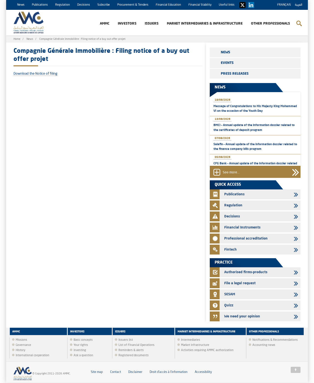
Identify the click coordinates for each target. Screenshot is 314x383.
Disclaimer (135, 372)
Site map (97, 372)
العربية (298, 4)
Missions (21, 340)
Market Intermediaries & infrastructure (205, 23)
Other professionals (270, 23)
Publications (40, 4)
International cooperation (32, 355)
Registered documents (133, 355)
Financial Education (168, 4)
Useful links (227, 4)
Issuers (151, 23)
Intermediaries (190, 340)
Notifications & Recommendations (275, 340)
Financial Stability (199, 4)
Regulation (62, 4)
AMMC (104, 23)
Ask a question (83, 355)
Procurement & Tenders (132, 4)
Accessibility (203, 372)
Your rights (81, 345)
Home (16, 39)
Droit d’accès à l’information (168, 372)
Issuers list (125, 340)
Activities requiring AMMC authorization (207, 350)
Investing (80, 350)
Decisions (83, 4)
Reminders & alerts (131, 350)
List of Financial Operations (136, 345)
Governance (23, 345)
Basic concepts (83, 340)
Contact (115, 372)
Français (284, 4)
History (20, 350)
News (21, 4)
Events (227, 63)
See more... (231, 172)
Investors (127, 23)
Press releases (235, 73)
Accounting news (263, 345)
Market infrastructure (195, 345)
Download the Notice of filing (35, 73)
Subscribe (103, 4)
